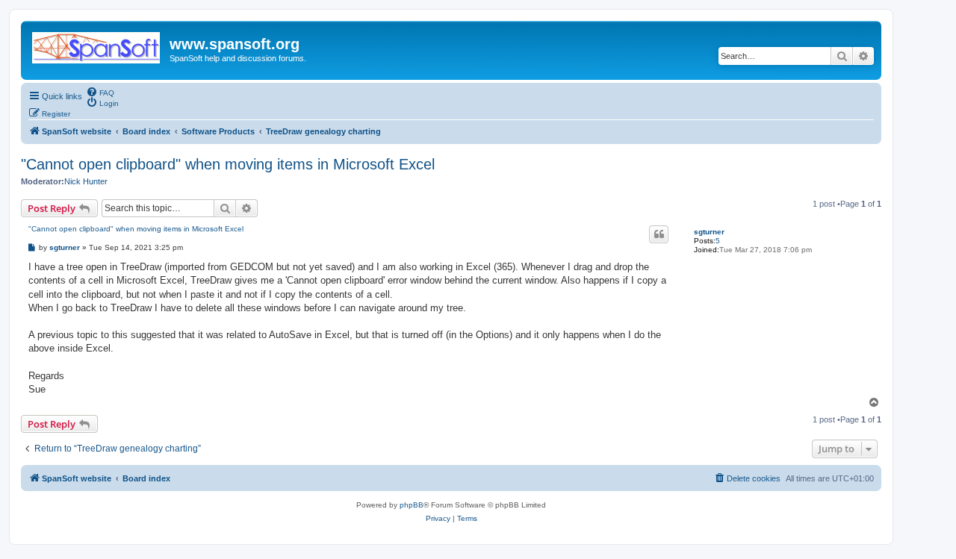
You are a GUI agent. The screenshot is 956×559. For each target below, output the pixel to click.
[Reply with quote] (658, 234)
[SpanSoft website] (97, 45)
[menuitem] (100, 92)
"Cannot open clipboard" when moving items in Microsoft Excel (228, 164)
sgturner (709, 232)
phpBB (411, 505)
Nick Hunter (86, 181)
